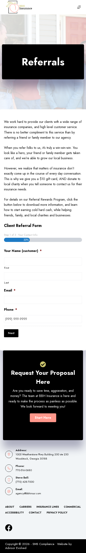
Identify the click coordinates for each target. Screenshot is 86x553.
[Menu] (79, 7)
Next (11, 333)
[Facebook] (8, 527)
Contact (35, 512)
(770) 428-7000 (25, 482)
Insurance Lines (47, 507)
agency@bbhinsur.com (28, 493)
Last (6, 282)
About (9, 507)
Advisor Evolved (15, 548)
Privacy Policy (57, 512)
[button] (43, 417)
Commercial (72, 507)
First (6, 268)
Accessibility (14, 512)
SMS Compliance (43, 544)
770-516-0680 (24, 470)
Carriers (25, 507)
